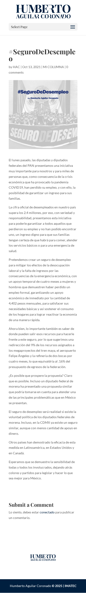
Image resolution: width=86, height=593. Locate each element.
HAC (16, 67)
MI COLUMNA (53, 67)
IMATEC (70, 586)
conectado (47, 512)
